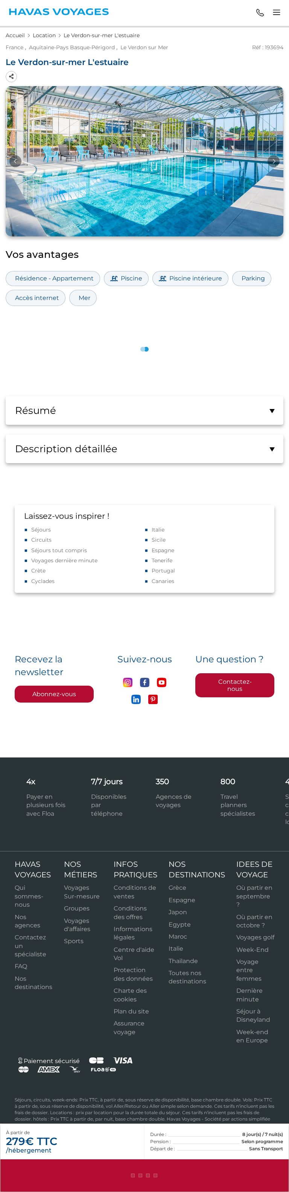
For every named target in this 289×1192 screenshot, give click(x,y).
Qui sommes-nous (29, 896)
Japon (178, 912)
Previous (15, 161)
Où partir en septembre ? (254, 896)
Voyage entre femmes (249, 970)
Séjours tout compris (59, 550)
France (14, 47)
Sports (74, 941)
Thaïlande (183, 961)
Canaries (163, 581)
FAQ (21, 966)
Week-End (252, 949)
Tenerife (162, 560)
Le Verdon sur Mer (144, 47)
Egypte (180, 924)
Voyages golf (255, 937)
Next (274, 161)
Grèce (177, 887)
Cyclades (43, 581)
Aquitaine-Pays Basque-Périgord (72, 47)
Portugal (163, 570)
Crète (38, 570)
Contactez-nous (235, 685)
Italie (158, 529)
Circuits (41, 539)
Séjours (41, 529)
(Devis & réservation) (144, 1175)
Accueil (16, 35)
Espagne (163, 550)
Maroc (178, 936)
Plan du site (131, 1011)
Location (45, 35)
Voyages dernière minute (64, 560)
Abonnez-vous (54, 694)
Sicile (159, 539)
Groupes (77, 908)
